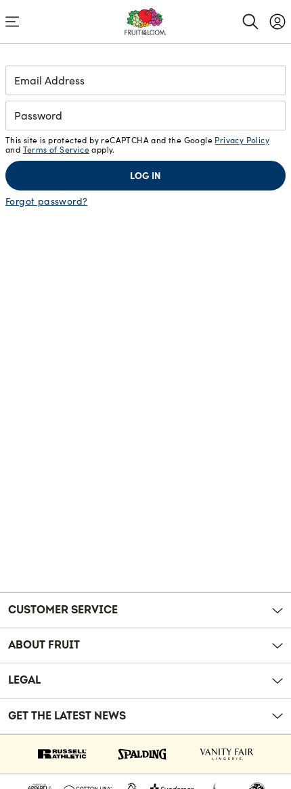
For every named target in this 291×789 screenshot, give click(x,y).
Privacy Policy (242, 140)
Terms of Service (56, 150)
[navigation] (277, 22)
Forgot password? (46, 201)
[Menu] (12, 21)
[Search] (250, 22)
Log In (145, 176)
